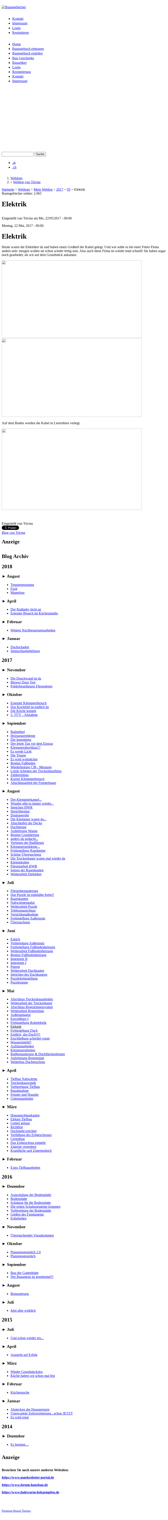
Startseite (8, 189)
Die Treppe (18, 755)
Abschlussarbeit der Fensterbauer (33, 783)
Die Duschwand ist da (25, 678)
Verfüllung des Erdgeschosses (31, 1135)
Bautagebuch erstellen (27, 53)
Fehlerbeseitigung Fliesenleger (31, 686)
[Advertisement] (84, 119)
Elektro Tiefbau (21, 1119)
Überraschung (20, 922)
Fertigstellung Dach (24, 1030)
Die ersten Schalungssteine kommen (35, 1206)
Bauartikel (19, 62)
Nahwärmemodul (22, 902)
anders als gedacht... (24, 839)
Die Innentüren (20, 739)
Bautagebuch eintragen (28, 49)
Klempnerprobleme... (25, 846)
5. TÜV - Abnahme (24, 715)
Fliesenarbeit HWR (23, 866)
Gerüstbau (17, 1139)
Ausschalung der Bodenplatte (30, 1195)
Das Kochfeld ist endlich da (29, 707)
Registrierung (21, 72)
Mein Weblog (43, 189)
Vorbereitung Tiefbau (25, 1087)
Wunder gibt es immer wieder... (32, 803)
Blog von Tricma (13, 532)
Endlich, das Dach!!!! (25, 1034)
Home (16, 44)
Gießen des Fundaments (27, 1214)
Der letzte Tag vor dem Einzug (31, 743)
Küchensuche (19, 1392)
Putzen (15, 967)
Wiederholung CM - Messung (31, 767)
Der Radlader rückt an (25, 609)
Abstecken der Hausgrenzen (29, 1409)
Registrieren (20, 32)
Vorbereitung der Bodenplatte (30, 1210)
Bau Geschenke (23, 58)
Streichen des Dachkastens (28, 974)
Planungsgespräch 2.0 (25, 1252)
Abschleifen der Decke (26, 823)
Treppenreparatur (22, 585)
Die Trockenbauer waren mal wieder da (37, 858)
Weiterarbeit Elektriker (26, 874)
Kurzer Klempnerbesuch (27, 779)
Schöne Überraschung (25, 854)
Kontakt (17, 18)
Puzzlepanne (19, 982)
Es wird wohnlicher (24, 759)
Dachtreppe (18, 827)
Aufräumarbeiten (22, 1046)
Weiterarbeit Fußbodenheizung (31, 951)
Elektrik (15, 1026)
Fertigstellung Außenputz (27, 918)
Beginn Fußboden (22, 763)
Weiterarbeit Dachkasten (27, 970)
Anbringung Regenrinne (27, 1058)
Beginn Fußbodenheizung (28, 955)
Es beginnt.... (19, 1444)
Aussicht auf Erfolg (23, 1355)
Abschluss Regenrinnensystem (31, 1007)
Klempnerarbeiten (22, 1050)
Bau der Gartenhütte (24, 1273)
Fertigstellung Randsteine (28, 850)
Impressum (19, 23)
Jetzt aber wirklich (23, 1310)
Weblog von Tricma (26, 182)
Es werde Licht (21, 751)
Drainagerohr (19, 815)
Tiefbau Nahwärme (23, 1079)
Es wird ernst (19, 1417)
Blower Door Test (22, 682)
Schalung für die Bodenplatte (30, 1202)
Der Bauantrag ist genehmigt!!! (31, 1277)
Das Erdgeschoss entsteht (28, 1143)
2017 (59, 189)
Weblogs (16, 178)
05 (68, 189)
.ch (14, 167)
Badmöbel (17, 732)
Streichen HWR (21, 807)
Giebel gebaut (20, 1123)
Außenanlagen (20, 1015)
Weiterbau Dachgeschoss (27, 1062)
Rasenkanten (19, 899)
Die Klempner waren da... (28, 819)
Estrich (15, 939)
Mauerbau (17, 592)
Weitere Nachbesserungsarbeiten (32, 630)
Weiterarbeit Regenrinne (27, 1011)
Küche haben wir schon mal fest (32, 1376)
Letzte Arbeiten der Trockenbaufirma (35, 771)
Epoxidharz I (19, 1019)
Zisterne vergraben (23, 1146)
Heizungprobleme (22, 736)
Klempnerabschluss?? (25, 747)
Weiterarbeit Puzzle (23, 906)
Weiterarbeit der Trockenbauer (31, 1003)
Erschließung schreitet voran (30, 1038)
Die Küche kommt (23, 711)
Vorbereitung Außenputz (27, 943)
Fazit (13, 588)
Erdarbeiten (18, 1218)
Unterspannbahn (21, 1098)
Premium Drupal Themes (16, 1510)
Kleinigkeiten (19, 862)
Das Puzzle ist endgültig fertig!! (32, 895)
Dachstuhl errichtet (23, 1131)
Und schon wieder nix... (27, 1338)
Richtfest (16, 1127)
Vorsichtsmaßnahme (24, 914)
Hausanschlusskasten (25, 1115)
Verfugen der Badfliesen (27, 843)
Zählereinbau (19, 775)
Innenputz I (18, 963)
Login (16, 28)
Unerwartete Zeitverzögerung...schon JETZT (41, 1413)
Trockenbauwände (23, 1083)
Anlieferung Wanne (24, 831)
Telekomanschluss (23, 910)
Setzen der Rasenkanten (27, 870)
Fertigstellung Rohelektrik (28, 1023)
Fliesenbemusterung (24, 891)
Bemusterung (19, 1294)
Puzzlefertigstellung (24, 978)
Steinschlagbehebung (25, 651)
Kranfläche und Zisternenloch (31, 1150)
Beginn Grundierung (24, 835)
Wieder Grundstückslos (26, 1372)
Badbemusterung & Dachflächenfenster (37, 1054)
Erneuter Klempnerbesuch (28, 703)
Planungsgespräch (22, 1256)
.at (14, 163)
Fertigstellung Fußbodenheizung (32, 947)
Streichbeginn (20, 811)
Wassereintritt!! (20, 1042)
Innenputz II (18, 959)
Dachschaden (19, 647)
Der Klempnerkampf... (26, 799)
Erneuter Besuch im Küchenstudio (34, 613)
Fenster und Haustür (24, 1094)
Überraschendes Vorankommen (32, 1235)
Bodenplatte (18, 1199)
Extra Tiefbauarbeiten (25, 1167)
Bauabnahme (19, 1090)
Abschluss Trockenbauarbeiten (31, 999)
